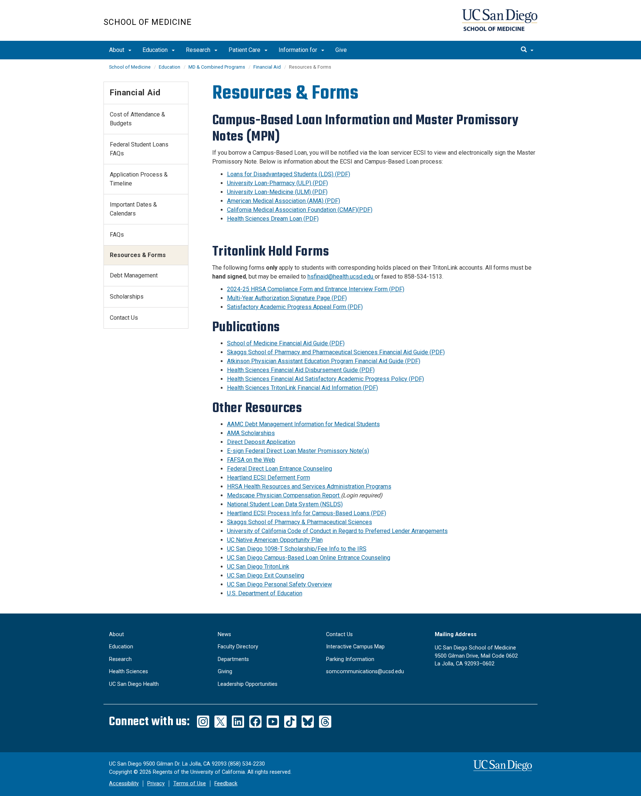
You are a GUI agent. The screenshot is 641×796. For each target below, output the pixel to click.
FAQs (117, 234)
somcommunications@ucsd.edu (365, 671)
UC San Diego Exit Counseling (265, 575)
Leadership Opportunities (247, 684)
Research (199, 49)
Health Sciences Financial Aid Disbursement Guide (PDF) (301, 370)
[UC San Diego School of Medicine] (500, 20)
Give (341, 49)
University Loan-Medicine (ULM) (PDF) (277, 191)
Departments (233, 659)
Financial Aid (267, 67)
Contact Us (124, 317)
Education (155, 49)
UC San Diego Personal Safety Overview (279, 584)
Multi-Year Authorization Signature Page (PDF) (287, 298)
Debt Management (134, 275)
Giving (225, 671)
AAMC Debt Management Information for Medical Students (303, 424)
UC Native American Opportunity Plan (275, 539)
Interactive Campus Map (355, 647)
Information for (299, 49)
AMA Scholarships (251, 433)
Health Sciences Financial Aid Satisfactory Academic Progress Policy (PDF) (325, 378)
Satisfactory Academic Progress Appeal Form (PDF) (295, 306)
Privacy (156, 783)
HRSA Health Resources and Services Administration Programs (309, 486)
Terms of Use (189, 783)
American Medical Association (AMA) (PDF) (283, 200)
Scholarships (127, 296)
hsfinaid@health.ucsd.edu (341, 276)
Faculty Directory (238, 647)
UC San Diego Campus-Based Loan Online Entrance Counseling (308, 557)
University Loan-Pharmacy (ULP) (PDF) (277, 183)
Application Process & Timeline (139, 179)
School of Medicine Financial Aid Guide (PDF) (286, 343)
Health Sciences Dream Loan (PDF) (273, 218)
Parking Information (350, 659)
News (224, 634)
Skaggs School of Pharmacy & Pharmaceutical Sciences (299, 522)
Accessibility (124, 783)
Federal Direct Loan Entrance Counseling (279, 468)
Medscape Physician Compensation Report (284, 495)
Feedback (225, 783)
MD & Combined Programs (216, 67)
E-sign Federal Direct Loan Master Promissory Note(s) (298, 450)
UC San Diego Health (134, 684)
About (117, 49)
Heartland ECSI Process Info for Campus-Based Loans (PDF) (306, 513)
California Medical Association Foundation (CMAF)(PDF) (299, 209)
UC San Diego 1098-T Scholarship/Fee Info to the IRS (296, 548)
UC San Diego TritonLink (258, 566)
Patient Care (245, 49)
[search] (527, 50)
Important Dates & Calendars (133, 209)
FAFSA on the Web (251, 459)
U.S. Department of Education (264, 593)
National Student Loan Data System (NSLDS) (285, 504)
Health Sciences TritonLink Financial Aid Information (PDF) (302, 387)
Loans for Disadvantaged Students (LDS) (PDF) (288, 174)
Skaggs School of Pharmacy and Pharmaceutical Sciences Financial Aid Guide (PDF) (336, 352)
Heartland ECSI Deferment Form (268, 477)
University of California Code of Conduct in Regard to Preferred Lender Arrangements (337, 530)
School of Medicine (147, 22)
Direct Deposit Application (261, 441)
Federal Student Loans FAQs (139, 149)
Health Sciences (128, 671)
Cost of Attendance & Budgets (137, 119)
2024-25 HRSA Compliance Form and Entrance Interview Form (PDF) (315, 289)
